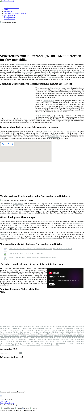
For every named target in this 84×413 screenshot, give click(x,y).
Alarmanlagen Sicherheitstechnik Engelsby (60, 341)
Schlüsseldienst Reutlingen (9, 334)
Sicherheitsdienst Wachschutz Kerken (40, 336)
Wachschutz (45, 221)
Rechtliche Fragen (10, 15)
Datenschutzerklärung (7, 403)
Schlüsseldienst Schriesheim (45, 326)
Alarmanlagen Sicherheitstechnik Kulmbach (69, 336)
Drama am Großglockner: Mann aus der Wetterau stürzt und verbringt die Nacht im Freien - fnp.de (40, 249)
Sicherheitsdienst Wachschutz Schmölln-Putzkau (45, 337)
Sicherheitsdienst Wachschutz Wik (60, 339)
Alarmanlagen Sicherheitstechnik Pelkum (25, 330)
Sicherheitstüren (40, 115)
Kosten (29, 279)
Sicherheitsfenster (48, 101)
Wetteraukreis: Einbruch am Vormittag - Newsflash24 (26, 253)
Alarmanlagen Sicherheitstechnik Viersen (14, 337)
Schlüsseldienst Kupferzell (75, 332)
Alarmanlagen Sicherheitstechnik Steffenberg (57, 330)
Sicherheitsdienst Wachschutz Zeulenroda (47, 328)
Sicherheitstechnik (10, 17)
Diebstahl (65, 70)
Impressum (3, 401)
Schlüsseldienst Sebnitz (64, 343)
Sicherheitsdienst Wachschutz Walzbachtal (31, 339)
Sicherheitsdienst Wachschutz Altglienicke (70, 326)
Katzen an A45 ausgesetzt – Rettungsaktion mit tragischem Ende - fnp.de (32, 257)
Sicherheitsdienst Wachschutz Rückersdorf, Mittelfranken (37, 334)
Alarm (37, 225)
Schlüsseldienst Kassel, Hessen (15, 336)
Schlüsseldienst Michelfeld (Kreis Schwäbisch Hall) (17, 326)
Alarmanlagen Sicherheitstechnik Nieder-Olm (44, 345)
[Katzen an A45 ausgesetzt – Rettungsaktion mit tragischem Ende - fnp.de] (5, 259)
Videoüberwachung (49, 131)
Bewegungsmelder (6, 205)
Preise (6, 10)
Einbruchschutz (14, 70)
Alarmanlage (22, 205)
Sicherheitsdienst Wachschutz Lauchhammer (15, 328)
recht (31, 122)
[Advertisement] (43, 37)
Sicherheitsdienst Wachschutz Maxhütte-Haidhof (47, 332)
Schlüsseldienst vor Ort (11, 8)
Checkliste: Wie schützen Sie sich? (15, 13)
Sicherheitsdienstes (17, 236)
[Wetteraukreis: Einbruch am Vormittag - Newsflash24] (5, 255)
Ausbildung (8, 11)
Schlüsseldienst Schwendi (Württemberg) (32, 341)
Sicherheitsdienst (9, 19)
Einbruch (55, 70)
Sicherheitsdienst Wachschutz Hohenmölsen (38, 343)
